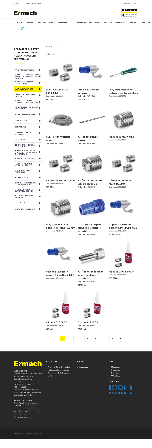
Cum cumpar (84, 367)
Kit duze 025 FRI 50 (56, 322)
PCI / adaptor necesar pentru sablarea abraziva (90, 275)
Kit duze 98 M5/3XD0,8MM (60, 180)
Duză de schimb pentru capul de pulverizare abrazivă (90, 228)
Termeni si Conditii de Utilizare (60, 367)
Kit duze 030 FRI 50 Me (121, 271)
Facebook (116, 367)
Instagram (116, 370)
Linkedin (115, 373)
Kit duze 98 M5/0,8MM (121, 136)
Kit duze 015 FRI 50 (87, 322)
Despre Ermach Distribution (58, 373)
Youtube (116, 376)
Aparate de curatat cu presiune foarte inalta (26, 52)
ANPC (50, 376)
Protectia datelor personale (58, 370)
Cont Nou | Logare (129, 3)
